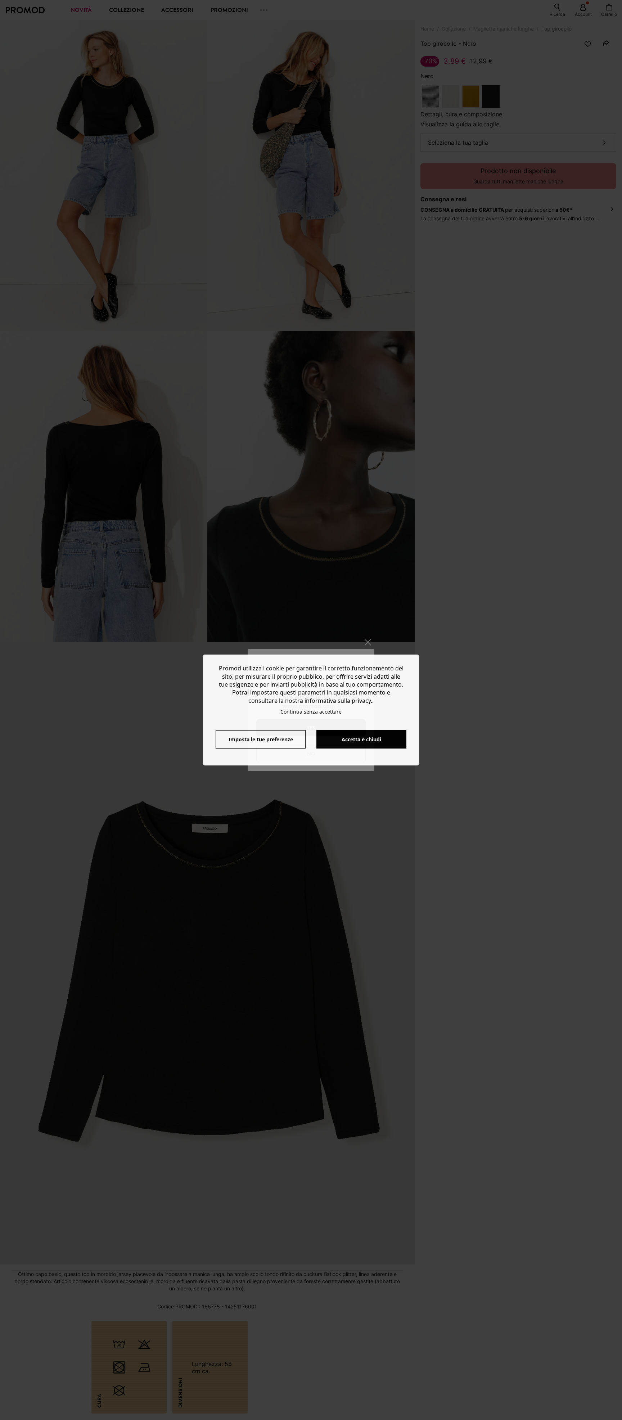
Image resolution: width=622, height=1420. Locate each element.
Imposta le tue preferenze (261, 739)
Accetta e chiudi (361, 739)
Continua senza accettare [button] (311, 711)
